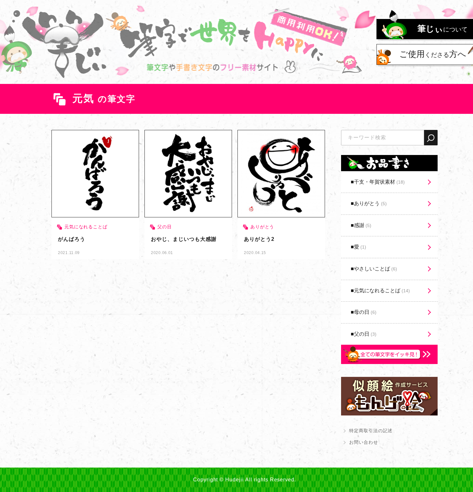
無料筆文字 (95, 194)
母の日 (365, 312)
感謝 (362, 225)
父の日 (365, 334)
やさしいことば (375, 268)
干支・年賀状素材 (379, 182)
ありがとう (370, 203)
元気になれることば (382, 290)
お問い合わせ (363, 442)
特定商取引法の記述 (371, 430)
